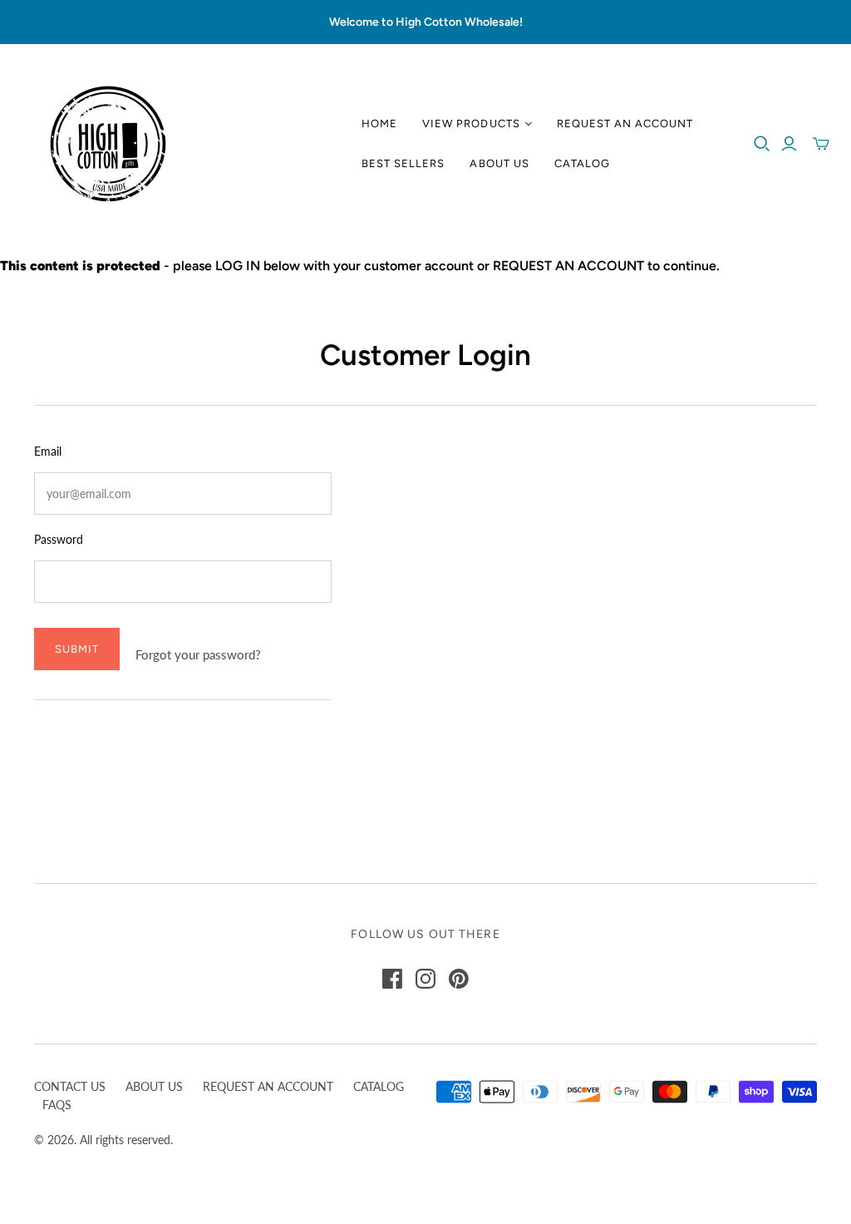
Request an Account (625, 123)
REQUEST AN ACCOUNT (268, 1086)
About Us (499, 163)
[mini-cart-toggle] (821, 144)
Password (58, 539)
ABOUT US (154, 1086)
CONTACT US (70, 1086)
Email (47, 451)
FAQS (56, 1105)
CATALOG (378, 1086)
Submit (77, 649)
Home (379, 123)
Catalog (582, 163)
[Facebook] (392, 979)
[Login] (789, 144)
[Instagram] (425, 979)
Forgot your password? (198, 654)
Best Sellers (403, 163)
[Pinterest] (459, 979)
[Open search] (762, 144)
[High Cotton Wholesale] (108, 144)
